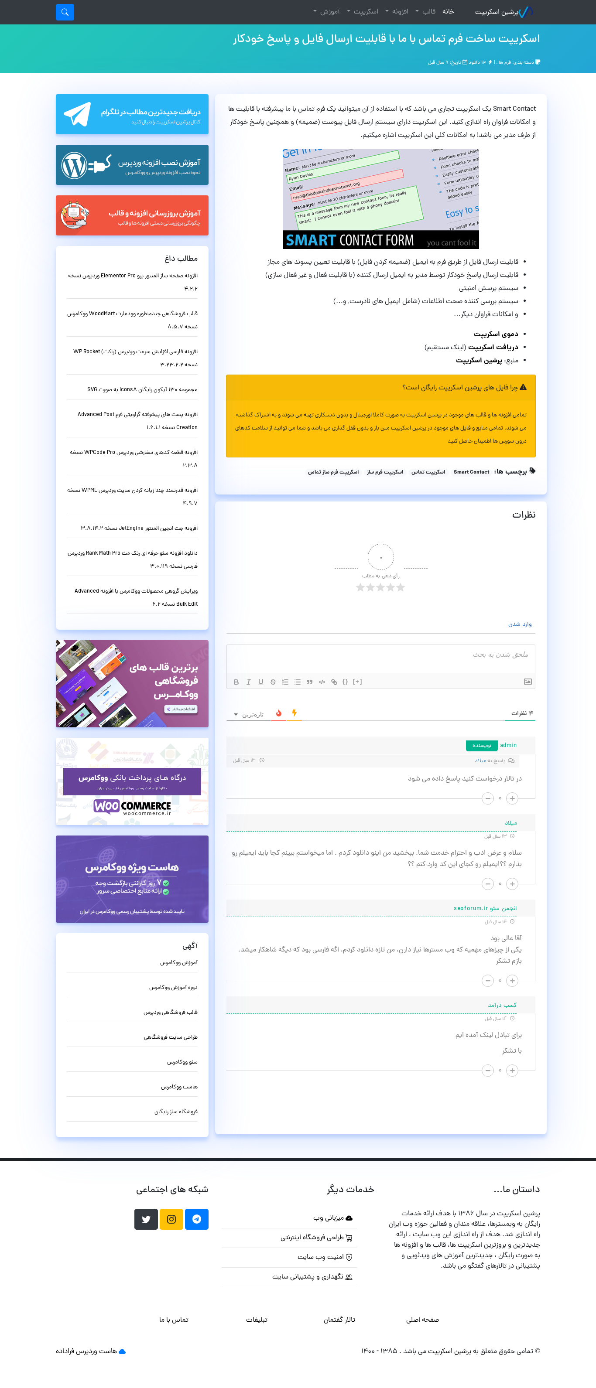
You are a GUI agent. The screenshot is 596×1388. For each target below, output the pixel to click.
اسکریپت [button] (365, 12)
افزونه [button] (399, 12)
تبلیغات (256, 1320)
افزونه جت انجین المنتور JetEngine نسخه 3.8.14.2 (139, 529)
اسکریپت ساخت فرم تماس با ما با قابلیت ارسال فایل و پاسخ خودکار (386, 39)
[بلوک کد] (322, 682)
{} (346, 681)
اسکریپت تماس (428, 473)
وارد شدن (521, 624)
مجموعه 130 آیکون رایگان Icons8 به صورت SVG (142, 390)
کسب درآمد (502, 1005)
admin (508, 745)
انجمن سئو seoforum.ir (485, 909)
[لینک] (334, 682)
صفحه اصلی (422, 1320)
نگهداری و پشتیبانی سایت (308, 1277)
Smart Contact (471, 473)
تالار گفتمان (339, 1320)
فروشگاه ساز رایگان (176, 1112)
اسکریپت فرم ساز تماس (333, 473)
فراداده (65, 1352)
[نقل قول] (310, 682)
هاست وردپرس (96, 1352)
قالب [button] (428, 12)
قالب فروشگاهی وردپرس (171, 1013)
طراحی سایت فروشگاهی (171, 1037)
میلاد (480, 761)
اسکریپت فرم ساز (385, 473)
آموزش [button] (329, 12)
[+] (358, 681)
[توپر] (236, 682)
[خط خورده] (273, 682)
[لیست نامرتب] (297, 682)
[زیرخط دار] (261, 682)
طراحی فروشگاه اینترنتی (313, 1238)
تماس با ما (173, 1320)
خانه (446, 12)
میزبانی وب (329, 1218)
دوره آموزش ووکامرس (173, 988)
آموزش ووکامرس (179, 963)
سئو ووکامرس (182, 1062)
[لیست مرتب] (285, 682)
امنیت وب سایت (322, 1257)
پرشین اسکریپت (496, 12)
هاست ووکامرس (179, 1087)
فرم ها (505, 62)
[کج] (249, 682)
